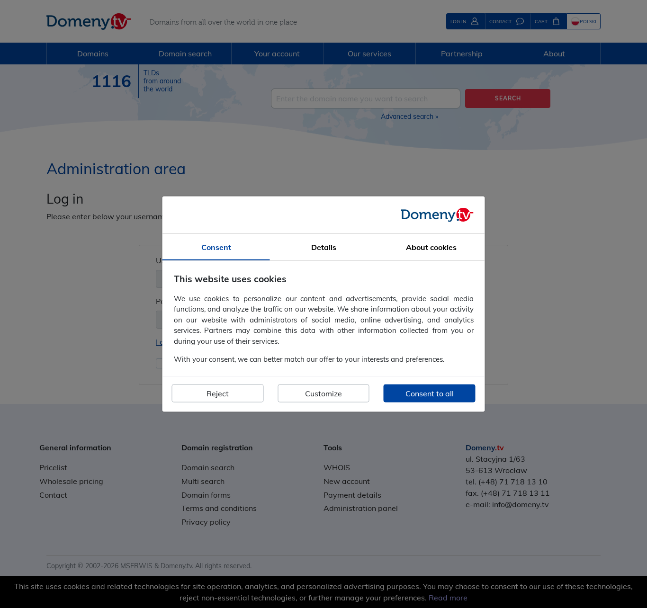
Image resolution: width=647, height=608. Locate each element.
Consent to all (429, 393)
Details (323, 247)
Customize (323, 393)
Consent (216, 247)
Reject (218, 393)
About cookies (431, 247)
